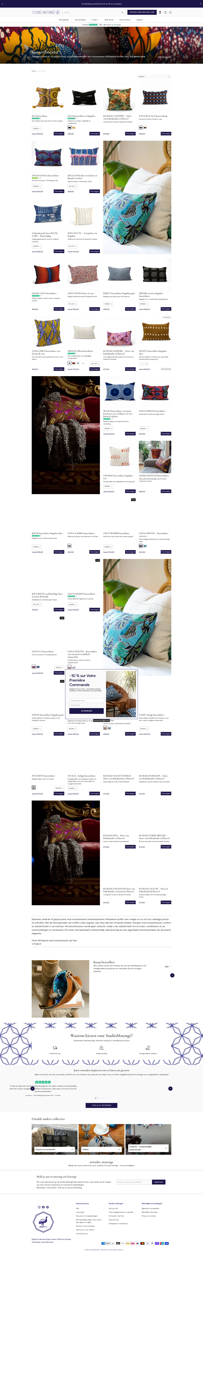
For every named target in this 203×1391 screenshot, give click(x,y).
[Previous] (32, 1279)
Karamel (105, 951)
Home (34, 71)
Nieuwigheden (63, 20)
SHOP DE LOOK (109, 20)
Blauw (38, 664)
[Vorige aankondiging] (2, 4)
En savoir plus (135, 56)
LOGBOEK (139, 20)
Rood (34, 664)
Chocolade (141, 543)
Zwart (69, 125)
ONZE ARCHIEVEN (124, 20)
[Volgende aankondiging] (200, 4)
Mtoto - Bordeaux (69, 664)
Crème (138, 1196)
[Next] (172, 1178)
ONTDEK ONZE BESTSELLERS (141, 12)
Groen (145, 543)
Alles (167, 1137)
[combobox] (93, 12)
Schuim (34, 785)
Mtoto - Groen (73, 664)
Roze (69, 543)
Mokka (145, 125)
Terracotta (73, 360)
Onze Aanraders (79, 20)
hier (73, 1111)
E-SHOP (94, 20)
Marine (141, 125)
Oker (73, 125)
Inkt (69, 360)
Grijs (78, 360)
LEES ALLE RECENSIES (101, 1294)
